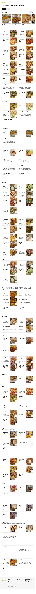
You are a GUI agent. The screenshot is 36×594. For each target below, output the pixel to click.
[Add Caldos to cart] (32, 266)
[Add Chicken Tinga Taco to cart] (16, 51)
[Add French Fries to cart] (32, 479)
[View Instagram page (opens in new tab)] (3, 591)
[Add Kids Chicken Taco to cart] (32, 437)
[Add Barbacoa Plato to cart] (32, 247)
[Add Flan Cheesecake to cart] (16, 490)
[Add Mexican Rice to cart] (16, 464)
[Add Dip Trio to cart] (32, 205)
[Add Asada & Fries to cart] (16, 197)
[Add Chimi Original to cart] (10, 22)
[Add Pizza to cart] (16, 393)
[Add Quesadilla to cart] (32, 108)
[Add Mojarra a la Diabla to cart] (32, 343)
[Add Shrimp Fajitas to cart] (16, 304)
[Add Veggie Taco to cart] (16, 89)
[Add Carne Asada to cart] (32, 239)
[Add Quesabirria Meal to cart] (20, 22)
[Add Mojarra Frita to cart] (32, 323)
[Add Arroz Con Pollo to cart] (32, 231)
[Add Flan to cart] (16, 572)
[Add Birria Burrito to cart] (16, 162)
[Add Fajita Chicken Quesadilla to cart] (16, 124)
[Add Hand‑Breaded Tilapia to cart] (16, 331)
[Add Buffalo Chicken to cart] (16, 416)
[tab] (4, 9)
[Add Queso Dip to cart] (16, 189)
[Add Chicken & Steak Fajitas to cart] (32, 304)
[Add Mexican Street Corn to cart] (16, 479)
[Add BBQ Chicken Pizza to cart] (32, 408)
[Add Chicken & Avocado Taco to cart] (32, 89)
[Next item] (32, 12)
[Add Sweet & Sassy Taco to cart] (32, 43)
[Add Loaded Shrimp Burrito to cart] (32, 162)
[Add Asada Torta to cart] (32, 381)
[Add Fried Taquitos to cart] (16, 212)
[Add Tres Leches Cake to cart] (16, 498)
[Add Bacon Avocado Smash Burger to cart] (32, 362)
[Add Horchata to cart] (32, 551)
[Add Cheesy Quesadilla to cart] (16, 116)
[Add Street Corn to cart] (32, 564)
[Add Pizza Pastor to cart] (32, 416)
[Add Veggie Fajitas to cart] (32, 312)
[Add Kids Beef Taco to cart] (16, 437)
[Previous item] (30, 12)
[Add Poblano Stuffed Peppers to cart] (32, 224)
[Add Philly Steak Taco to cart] (16, 81)
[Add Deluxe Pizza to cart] (32, 401)
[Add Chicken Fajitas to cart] (16, 296)
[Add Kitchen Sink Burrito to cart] (32, 155)
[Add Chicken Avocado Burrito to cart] (16, 170)
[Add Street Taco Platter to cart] (32, 97)
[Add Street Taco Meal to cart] (16, 97)
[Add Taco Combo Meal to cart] (32, 36)
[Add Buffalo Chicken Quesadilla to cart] (32, 116)
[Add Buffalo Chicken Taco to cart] (32, 81)
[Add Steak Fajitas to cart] (32, 296)
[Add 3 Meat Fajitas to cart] (16, 312)
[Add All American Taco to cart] (16, 43)
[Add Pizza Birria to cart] (16, 108)
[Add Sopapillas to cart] (32, 490)
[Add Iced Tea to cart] (16, 517)
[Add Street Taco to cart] (16, 36)
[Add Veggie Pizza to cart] (16, 408)
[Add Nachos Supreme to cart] (32, 197)
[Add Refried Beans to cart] (32, 464)
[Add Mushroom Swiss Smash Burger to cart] (32, 370)
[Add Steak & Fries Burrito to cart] (16, 178)
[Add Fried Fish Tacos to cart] (16, 323)
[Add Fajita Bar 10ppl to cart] (32, 530)
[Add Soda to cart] (32, 510)
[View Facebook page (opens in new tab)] (2, 591)
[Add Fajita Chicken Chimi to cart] (32, 135)
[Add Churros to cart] (32, 498)
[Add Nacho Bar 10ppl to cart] (16, 538)
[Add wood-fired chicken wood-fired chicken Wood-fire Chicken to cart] (16, 254)
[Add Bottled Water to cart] (16, 551)
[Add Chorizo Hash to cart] (32, 471)
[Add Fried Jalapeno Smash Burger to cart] (16, 370)
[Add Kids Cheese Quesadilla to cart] (16, 444)
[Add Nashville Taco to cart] (16, 66)
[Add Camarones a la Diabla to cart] (16, 350)
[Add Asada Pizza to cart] (16, 424)
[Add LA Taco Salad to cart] (16, 266)
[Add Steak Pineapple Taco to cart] (16, 74)
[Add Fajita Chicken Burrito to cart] (32, 170)
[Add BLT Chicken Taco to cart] (32, 74)
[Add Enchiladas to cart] (30, 22)
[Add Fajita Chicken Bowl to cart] (16, 224)
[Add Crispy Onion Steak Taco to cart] (32, 66)
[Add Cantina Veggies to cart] (16, 471)
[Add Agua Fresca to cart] (16, 510)
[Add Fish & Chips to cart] (32, 331)
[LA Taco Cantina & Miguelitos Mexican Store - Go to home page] (4, 2)
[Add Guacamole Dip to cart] (32, 189)
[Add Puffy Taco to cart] (32, 51)
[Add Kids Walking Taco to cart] (16, 452)
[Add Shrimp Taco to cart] (16, 59)
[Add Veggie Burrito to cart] (32, 178)
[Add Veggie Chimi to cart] (16, 143)
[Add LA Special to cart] (16, 239)
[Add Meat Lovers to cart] (32, 393)
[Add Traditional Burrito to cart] (16, 155)
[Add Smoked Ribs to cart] (32, 254)
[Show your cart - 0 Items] (33, 2)
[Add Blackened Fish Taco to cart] (32, 59)
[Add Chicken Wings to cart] (16, 205)
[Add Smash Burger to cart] (16, 362)
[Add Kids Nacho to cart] (32, 444)
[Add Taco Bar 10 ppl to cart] (16, 530)
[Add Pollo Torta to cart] (16, 381)
